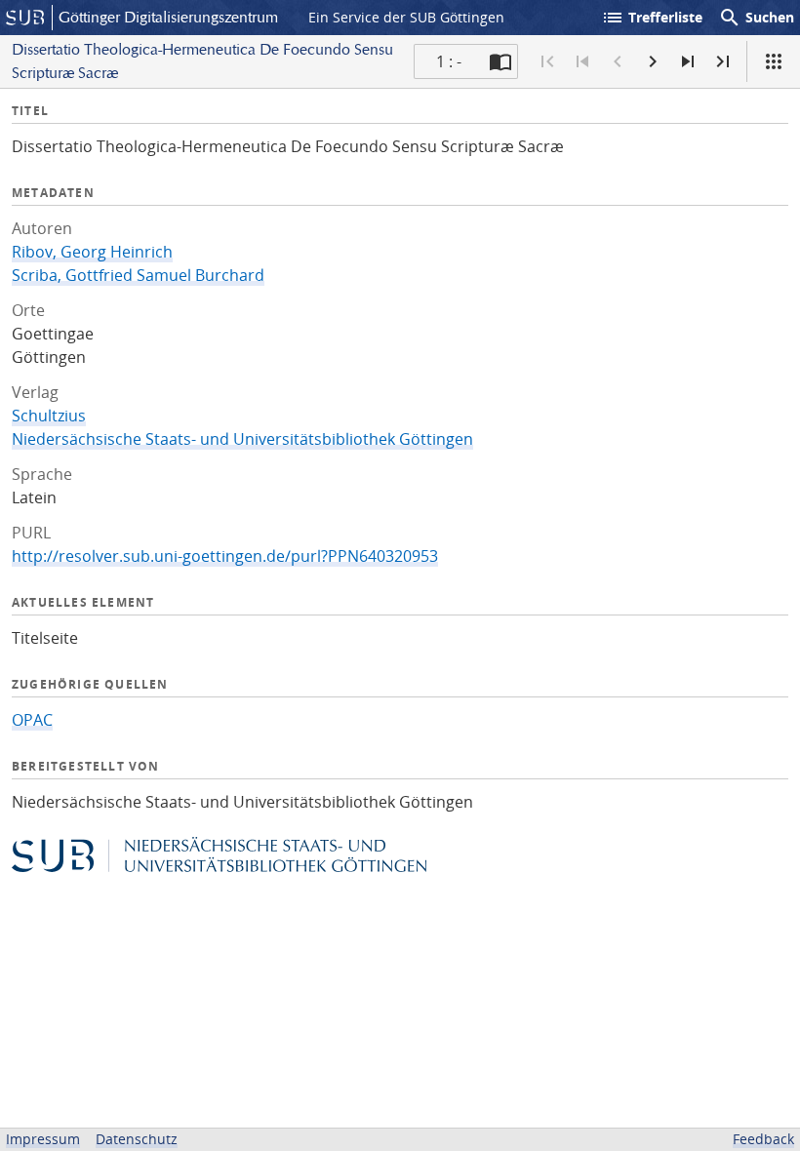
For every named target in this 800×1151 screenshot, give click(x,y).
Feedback (763, 1139)
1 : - (448, 61)
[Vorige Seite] (617, 61)
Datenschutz (137, 1139)
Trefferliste (651, 17)
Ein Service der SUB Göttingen (406, 17)
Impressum (43, 1139)
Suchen (756, 17)
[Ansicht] (773, 61)
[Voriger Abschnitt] (582, 61)
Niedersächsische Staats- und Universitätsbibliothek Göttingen (242, 439)
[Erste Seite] (547, 61)
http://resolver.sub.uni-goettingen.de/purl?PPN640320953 (225, 556)
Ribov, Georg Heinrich (92, 251)
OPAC (32, 720)
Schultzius (49, 415)
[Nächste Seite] (652, 61)
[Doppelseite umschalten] (500, 61)
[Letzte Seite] (722, 61)
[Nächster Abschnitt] (687, 61)
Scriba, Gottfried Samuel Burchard (138, 275)
